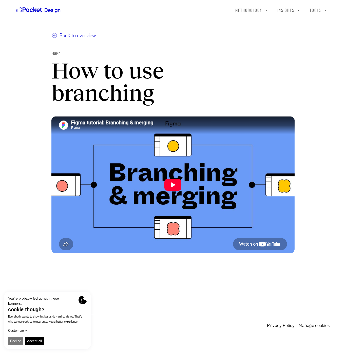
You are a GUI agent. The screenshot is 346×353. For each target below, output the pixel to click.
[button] (252, 10)
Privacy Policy (281, 325)
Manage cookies (314, 325)
